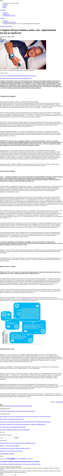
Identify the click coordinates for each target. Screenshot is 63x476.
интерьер (17, 458)
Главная (5, 12)
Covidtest (2, 18)
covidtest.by (3, 10)
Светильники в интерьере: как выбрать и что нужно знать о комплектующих (20, 464)
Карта (4, 7)
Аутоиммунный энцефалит (7, 453)
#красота (1, 458)
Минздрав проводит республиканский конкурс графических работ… (18, 443)
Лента (4, 6)
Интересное (6, 14)
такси (29, 458)
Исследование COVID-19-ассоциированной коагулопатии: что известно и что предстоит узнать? (25, 416)
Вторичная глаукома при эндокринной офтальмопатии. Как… (16, 78)
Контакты (5, 4)
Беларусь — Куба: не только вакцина (9, 445)
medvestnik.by (59, 402)
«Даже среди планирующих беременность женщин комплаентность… (18, 75)
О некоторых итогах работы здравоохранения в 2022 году (15, 448)
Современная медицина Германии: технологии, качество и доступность (20, 461)
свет (26, 458)
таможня (31, 458)
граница (5, 458)
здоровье (11, 458)
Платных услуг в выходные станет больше (11, 451)
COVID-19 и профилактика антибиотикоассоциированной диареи (17, 411)
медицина (22, 458)
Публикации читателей (9, 15)
